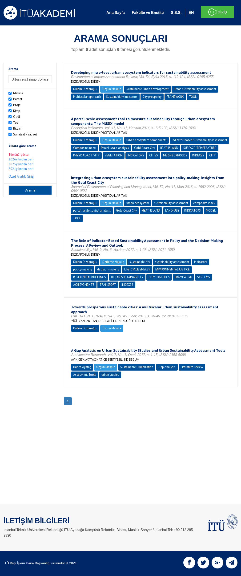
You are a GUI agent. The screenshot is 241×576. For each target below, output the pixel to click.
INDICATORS (136, 155)
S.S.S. (176, 13)
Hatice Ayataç (82, 367)
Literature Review (192, 367)
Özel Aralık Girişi (21, 176)
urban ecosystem (137, 203)
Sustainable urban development (147, 89)
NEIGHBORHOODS (175, 155)
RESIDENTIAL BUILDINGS (89, 277)
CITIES (153, 155)
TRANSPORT (108, 285)
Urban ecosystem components (146, 140)
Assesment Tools (84, 375)
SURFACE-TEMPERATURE (199, 148)
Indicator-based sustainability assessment (199, 140)
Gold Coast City (144, 148)
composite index (204, 203)
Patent (17, 99)
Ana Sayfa (115, 13)
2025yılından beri (20, 164)
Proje (17, 105)
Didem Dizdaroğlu (85, 89)
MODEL (211, 210)
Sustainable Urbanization (136, 367)
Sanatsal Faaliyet (25, 134)
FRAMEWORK (175, 97)
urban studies (110, 375)
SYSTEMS (203, 277)
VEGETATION (113, 155)
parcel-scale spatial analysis (92, 210)
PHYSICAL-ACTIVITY (86, 155)
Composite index (84, 148)
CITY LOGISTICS (159, 277)
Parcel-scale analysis (115, 148)
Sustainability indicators (121, 97)
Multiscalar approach (87, 97)
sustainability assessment (171, 203)
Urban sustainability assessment (195, 89)
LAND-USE (172, 210)
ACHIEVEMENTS (83, 285)
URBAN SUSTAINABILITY (127, 277)
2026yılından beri (20, 159)
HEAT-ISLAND (169, 148)
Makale (18, 93)
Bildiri (17, 128)
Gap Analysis (167, 367)
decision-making (108, 269)
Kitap (16, 111)
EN (191, 13)
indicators (200, 262)
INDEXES (198, 155)
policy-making (82, 269)
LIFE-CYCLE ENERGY (137, 269)
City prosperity (152, 97)
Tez (15, 122)
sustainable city (139, 262)
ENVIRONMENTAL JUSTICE (172, 269)
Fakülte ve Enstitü (148, 13)
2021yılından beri (20, 169)
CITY (212, 155)
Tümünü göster (19, 154)
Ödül (16, 116)
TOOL (193, 97)
